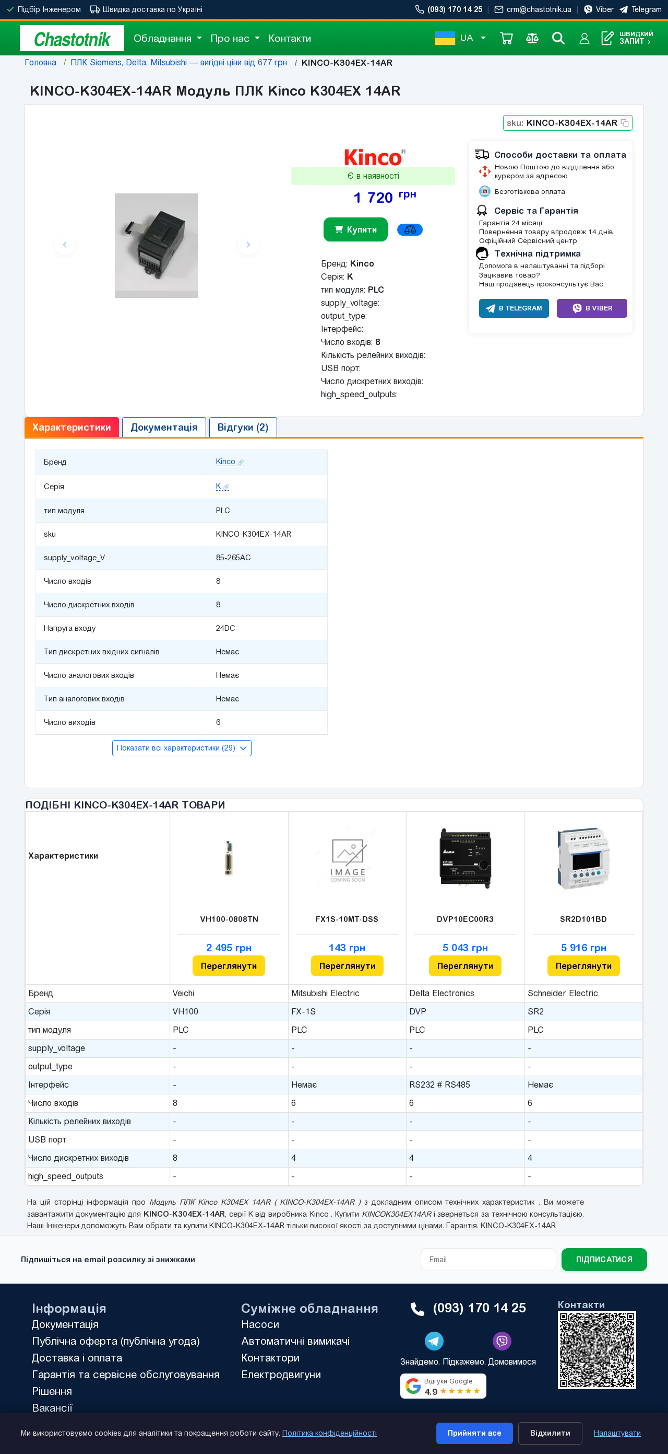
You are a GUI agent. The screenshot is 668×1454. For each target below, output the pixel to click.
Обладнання (164, 38)
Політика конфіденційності (329, 1433)
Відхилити (550, 1433)
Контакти (289, 38)
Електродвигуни (281, 1374)
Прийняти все (475, 1433)
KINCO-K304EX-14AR (562, 123)
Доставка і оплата (77, 1358)
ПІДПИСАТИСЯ (604, 1259)
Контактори (270, 1358)
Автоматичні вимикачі (295, 1341)
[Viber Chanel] (502, 1341)
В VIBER (599, 308)
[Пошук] (558, 38)
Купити (362, 229)
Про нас (231, 38)
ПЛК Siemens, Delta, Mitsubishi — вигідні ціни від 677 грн (178, 62)
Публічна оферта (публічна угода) (116, 1341)
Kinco (225, 461)
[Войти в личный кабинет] (584, 38)
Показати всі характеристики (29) (177, 748)
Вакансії (52, 1408)
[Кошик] (506, 38)
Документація (65, 1324)
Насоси (260, 1324)
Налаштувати (617, 1433)
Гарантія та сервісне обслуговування (126, 1374)
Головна (40, 62)
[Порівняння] (532, 38)
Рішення (52, 1391)
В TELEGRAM (520, 308)
